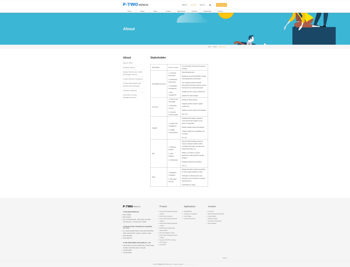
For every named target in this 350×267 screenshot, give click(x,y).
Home (209, 46)
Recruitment (221, 5)
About (142, 11)
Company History (129, 67)
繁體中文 (184, 5)
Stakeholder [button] (207, 11)
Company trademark (130, 90)
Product (168, 11)
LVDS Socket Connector (166, 216)
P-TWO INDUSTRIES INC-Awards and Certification (132, 85)
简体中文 (202, 5)
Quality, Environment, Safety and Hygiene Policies (133, 73)
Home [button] (130, 11)
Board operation (212, 223)
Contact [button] (220, 11)
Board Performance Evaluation (216, 214)
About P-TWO (127, 63)
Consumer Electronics (190, 218)
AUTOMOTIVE (188, 211)
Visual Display (187, 216)
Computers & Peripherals (190, 214)
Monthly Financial (212, 218)
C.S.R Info (211, 211)
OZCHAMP (194, 264)
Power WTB (163, 244)
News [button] (155, 11)
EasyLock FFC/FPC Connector (168, 240)
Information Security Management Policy (130, 96)
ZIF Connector (163, 242)
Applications (181, 11)
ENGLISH (194, 5)
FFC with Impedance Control (167, 233)
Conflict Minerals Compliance (133, 79)
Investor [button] (194, 11)
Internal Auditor (212, 216)
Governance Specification (215, 221)
